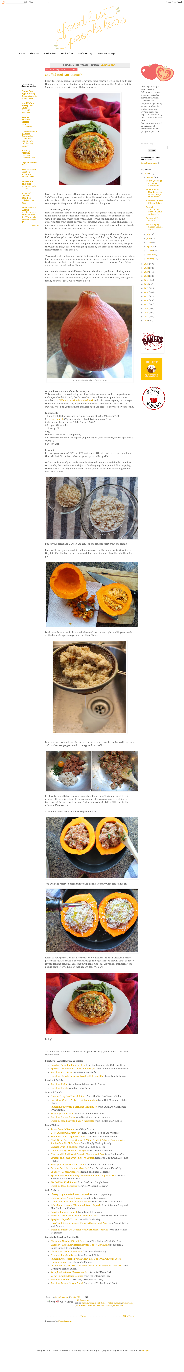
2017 (146, 296)
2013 (146, 312)
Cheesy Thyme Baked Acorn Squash (70, 1194)
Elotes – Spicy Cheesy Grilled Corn (154, 227)
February (151, 254)
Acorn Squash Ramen (62, 1129)
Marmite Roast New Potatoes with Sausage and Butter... (154, 193)
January (150, 259)
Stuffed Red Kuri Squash (64, 75)
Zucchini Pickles (60, 1084)
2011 (146, 321)
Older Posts (128, 1316)
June (148, 238)
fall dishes (102, 1303)
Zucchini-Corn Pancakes (64, 1186)
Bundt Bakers (67, 53)
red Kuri (92, 1306)
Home (22, 53)
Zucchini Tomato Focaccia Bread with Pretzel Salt (78, 1076)
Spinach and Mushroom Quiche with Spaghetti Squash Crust (84, 1175)
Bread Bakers (49, 53)
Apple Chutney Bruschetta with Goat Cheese (29, 96)
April (149, 246)
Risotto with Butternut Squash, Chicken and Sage (78, 1154)
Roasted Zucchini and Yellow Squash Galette (75, 1215)
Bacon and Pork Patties (153, 219)
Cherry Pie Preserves (26, 111)
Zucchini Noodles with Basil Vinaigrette (72, 1121)
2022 (146, 276)
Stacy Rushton (61, 1297)
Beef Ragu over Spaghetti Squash (68, 1136)
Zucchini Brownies (61, 1279)
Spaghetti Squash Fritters (65, 1219)
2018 (146, 292)
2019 (146, 288)
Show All (35, 226)
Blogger (145, 1350)
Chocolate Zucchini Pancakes (66, 1251)
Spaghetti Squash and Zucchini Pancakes (73, 1068)
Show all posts (109, 65)
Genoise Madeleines (27, 125)
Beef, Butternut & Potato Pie (66, 1133)
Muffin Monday (85, 53)
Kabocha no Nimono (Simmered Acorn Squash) (76, 1205)
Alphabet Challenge (106, 53)
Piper (24, 165)
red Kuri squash (55, 419)
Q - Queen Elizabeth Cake (28, 156)
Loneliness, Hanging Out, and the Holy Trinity (28, 142)
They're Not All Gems (28, 182)
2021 (146, 280)
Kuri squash (127, 1303)
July (148, 234)
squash (109, 1306)
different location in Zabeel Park (76, 400)
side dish (100, 1306)
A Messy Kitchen (26, 151)
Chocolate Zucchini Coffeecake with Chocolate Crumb (80, 1245)
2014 (146, 308)
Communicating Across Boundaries (29, 133)
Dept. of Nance (29, 162)
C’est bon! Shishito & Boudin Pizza (28, 174)
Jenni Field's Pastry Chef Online (28, 105)
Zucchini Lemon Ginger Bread (67, 1283)
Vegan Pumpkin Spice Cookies (67, 1276)
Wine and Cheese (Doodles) (26, 195)
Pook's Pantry (29, 91)
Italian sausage (114, 1303)
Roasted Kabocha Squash (64, 1212)
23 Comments (83, 1300)
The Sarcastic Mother (29, 208)
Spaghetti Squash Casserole (66, 1172)
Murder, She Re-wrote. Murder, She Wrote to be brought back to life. (29, 217)
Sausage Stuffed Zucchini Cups (67, 1164)
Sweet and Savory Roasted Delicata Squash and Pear (79, 1223)
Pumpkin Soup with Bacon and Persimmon (74, 1107)
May (148, 242)
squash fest (118, 1306)
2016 (146, 300)
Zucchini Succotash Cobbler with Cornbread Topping (79, 1229)
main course (81, 1306)
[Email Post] (86, 1297)
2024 (146, 268)
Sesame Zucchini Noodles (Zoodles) (70, 1168)
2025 (146, 264)
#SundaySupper (89, 1303)
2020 (146, 284)
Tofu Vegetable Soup (62, 1113)
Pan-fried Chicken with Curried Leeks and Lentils (154, 210)
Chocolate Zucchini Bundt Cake (68, 1241)
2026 (146, 174)
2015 (146, 304)
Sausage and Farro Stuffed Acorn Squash (73, 1158)
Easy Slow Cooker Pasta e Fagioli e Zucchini (74, 1100)
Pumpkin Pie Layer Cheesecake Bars (70, 1272)
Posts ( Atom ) (65, 1321)
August (150, 177)
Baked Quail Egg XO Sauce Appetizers (154, 183)
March (149, 250)
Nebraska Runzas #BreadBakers (154, 202)
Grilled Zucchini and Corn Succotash (71, 1201)
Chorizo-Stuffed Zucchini (64, 1147)
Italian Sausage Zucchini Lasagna (68, 1150)
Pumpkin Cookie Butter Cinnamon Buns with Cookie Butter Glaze (86, 1265)
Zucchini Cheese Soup (63, 1117)
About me (34, 53)
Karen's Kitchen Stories (26, 119)
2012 (146, 316)
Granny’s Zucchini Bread (64, 1255)
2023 (146, 272)
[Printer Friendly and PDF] (60, 1302)
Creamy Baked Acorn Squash (66, 1198)
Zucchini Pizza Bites (62, 1072)
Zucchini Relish (59, 1088)
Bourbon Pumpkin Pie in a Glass (68, 1065)
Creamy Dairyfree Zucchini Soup (68, 1096)
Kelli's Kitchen (29, 169)
